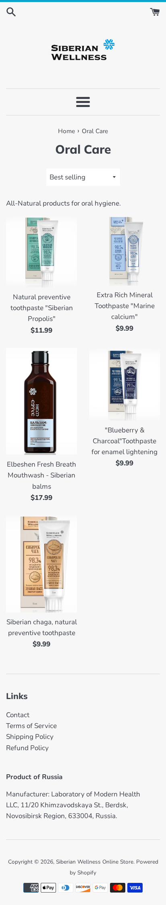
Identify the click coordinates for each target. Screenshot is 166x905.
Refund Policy (27, 748)
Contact (17, 715)
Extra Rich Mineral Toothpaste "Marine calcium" (125, 305)
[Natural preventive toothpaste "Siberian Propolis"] (41, 251)
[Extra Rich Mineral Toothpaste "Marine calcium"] (124, 250)
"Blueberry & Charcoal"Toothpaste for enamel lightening (124, 441)
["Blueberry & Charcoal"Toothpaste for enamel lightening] (124, 384)
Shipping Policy (30, 736)
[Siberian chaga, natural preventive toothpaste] (41, 564)
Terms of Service (31, 725)
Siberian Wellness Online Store (94, 862)
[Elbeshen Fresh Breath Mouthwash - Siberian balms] (41, 401)
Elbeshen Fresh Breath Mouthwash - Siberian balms (41, 475)
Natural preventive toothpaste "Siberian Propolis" (41, 307)
